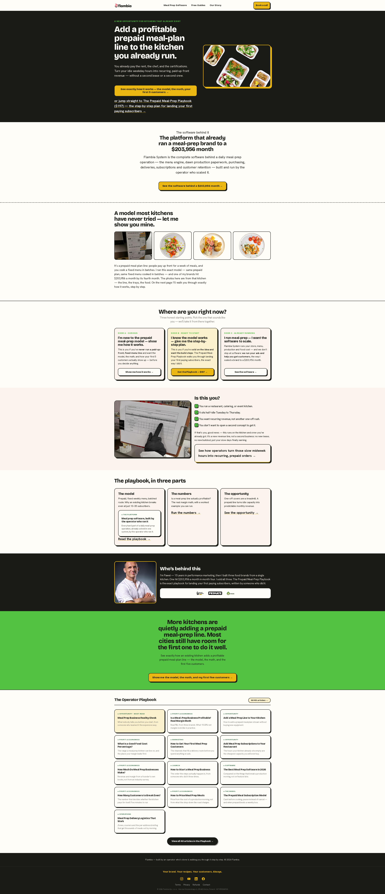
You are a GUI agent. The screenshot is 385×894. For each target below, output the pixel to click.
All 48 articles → (259, 700)
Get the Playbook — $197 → (192, 372)
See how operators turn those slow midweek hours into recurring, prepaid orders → (232, 453)
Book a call (262, 5)
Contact (206, 884)
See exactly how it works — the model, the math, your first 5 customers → (156, 91)
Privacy (186, 884)
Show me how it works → (139, 372)
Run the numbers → (186, 512)
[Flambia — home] (123, 5)
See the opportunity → (241, 512)
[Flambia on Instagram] (181, 879)
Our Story (215, 5)
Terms (178, 884)
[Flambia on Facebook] (203, 879)
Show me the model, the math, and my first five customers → (192, 677)
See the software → (246, 372)
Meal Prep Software (175, 5)
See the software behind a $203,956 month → (192, 185)
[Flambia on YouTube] (189, 879)
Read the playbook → (134, 539)
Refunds (196, 884)
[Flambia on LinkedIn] (196, 879)
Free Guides (198, 5)
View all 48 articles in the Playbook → (192, 841)
